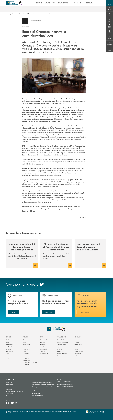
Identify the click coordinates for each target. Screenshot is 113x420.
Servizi (7, 353)
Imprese (25, 337)
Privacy (8, 387)
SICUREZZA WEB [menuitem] (63, 3)
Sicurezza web (61, 337)
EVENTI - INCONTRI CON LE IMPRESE (30, 363)
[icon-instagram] (16, 403)
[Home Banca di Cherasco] (14, 3)
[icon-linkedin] (9, 403)
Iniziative (42, 344)
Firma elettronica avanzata (13, 396)
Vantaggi (42, 342)
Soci (41, 337)
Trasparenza (9, 382)
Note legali (8, 413)
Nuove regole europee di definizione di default (42, 387)
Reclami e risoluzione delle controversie (42, 382)
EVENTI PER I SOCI (45, 353)
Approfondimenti (61, 347)
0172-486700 (67, 382)
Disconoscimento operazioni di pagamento (43, 384)
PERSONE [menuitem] (39, 3)
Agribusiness (26, 360)
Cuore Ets (42, 351)
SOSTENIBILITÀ (88, 3)
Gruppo (77, 342)
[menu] (64, 3)
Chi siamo (78, 337)
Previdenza (8, 349)
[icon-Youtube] (12, 403)
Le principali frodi (61, 340)
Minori (7, 358)
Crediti (74, 411)
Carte (7, 342)
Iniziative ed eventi (79, 351)
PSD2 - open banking (37, 395)
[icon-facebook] (6, 403)
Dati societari (9, 384)
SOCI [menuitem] (54, 3)
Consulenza (26, 353)
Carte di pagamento (62, 342)
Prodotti (42, 347)
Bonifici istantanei (62, 353)
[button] (109, 3)
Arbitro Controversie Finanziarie (17, 391)
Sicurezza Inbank (61, 344)
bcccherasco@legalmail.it (66, 384)
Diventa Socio (43, 340)
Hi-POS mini (26, 358)
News (20, 14)
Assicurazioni (9, 351)
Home (16, 14)
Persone (8, 337)
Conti (7, 340)
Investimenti (9, 347)
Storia (76, 340)
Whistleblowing (36, 393)
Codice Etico (78, 356)
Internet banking (27, 356)
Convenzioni (43, 349)
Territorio (77, 349)
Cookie (33, 391)
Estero (24, 351)
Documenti (77, 347)
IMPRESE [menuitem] (47, 3)
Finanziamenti (9, 344)
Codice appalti (9, 393)
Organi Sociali (78, 344)
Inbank (7, 356)
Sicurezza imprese (62, 356)
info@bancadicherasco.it (68, 386)
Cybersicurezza (61, 351)
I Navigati (59, 349)
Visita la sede (78, 353)
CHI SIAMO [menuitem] (77, 3)
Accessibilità (9, 389)
